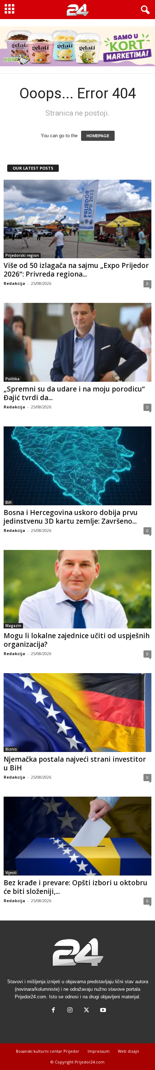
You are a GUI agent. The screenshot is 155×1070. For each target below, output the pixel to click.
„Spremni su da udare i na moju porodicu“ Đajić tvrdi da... (74, 393)
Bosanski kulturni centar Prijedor (47, 1051)
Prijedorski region (22, 255)
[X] (86, 1010)
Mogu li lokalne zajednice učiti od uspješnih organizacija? (77, 640)
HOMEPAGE (98, 136)
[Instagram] (70, 1010)
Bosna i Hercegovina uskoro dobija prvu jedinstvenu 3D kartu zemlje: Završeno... (71, 517)
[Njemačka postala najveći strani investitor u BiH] (77, 712)
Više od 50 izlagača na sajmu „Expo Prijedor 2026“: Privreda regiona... (76, 270)
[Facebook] (53, 1010)
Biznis (11, 749)
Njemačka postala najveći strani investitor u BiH (75, 764)
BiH (8, 502)
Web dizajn (128, 1051)
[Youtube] (102, 1010)
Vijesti (11, 872)
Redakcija (14, 283)
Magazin (13, 625)
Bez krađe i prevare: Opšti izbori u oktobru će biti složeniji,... (75, 887)
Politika (12, 378)
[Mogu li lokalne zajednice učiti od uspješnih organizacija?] (77, 589)
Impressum (99, 1051)
